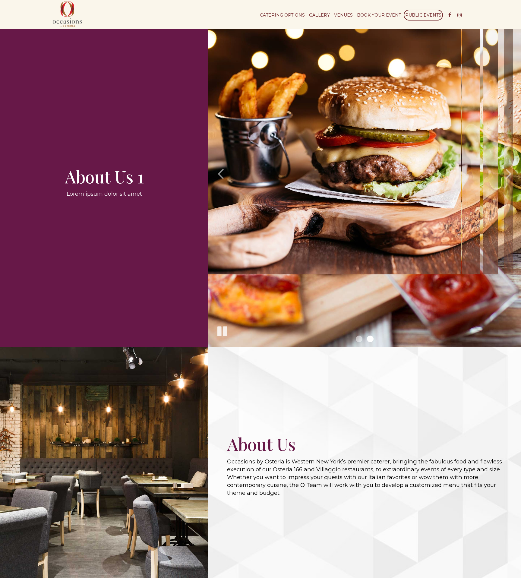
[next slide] (509, 173)
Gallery (319, 15)
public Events (423, 15)
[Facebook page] (450, 15)
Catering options (282, 15)
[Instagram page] (459, 15)
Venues (343, 15)
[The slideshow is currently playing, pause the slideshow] (221, 330)
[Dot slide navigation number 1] (359, 339)
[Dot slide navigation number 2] (370, 339)
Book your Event (379, 15)
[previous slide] (220, 173)
